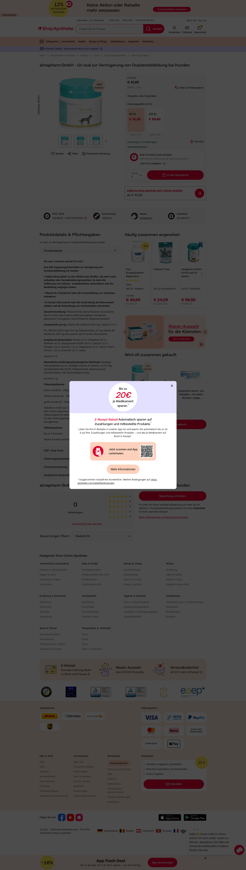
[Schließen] (172, 385)
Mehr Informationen (123, 469)
